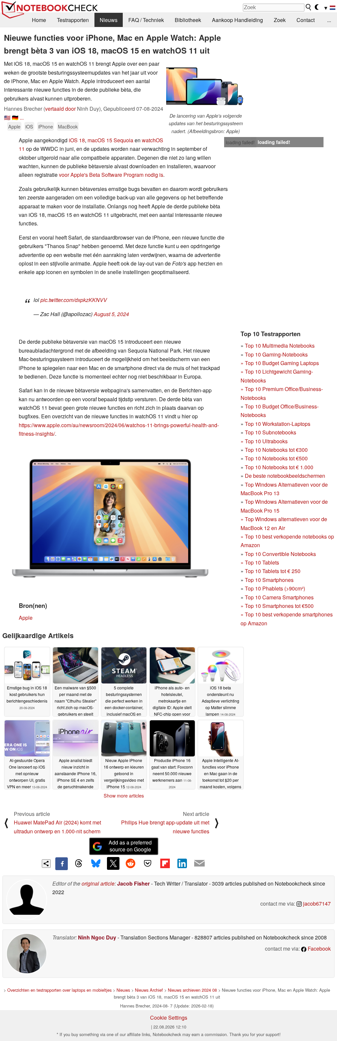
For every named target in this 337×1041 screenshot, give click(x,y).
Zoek (280, 20)
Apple (14, 126)
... (329, 20)
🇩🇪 (15, 117)
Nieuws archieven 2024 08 (192, 990)
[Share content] (46, 863)
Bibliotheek (188, 20)
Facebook (318, 948)
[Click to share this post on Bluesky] (96, 863)
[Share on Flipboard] (165, 863)
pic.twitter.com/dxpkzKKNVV (73, 300)
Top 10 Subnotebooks (270, 432)
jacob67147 (316, 903)
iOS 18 (77, 140)
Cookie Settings (168, 1017)
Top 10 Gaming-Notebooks (276, 354)
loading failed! (240, 142)
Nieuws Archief (149, 990)
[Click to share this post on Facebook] (61, 863)
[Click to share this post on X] (113, 863)
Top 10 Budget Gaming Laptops (280, 363)
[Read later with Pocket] (148, 863)
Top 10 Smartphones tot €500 (277, 606)
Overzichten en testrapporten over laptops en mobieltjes (59, 990)
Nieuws (108, 20)
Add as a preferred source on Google (130, 846)
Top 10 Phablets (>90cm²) (275, 588)
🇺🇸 (7, 117)
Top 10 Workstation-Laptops (277, 424)
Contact (306, 20)
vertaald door (60, 108)
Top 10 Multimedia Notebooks (280, 345)
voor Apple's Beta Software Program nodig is (111, 174)
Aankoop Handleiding (237, 20)
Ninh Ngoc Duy (97, 937)
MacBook (68, 126)
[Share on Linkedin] (182, 863)
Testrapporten (73, 20)
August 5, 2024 (111, 314)
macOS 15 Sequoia (110, 140)
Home (39, 20)
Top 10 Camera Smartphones (279, 597)
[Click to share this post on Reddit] (130, 863)
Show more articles (124, 795)
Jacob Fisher (133, 883)
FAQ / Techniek (146, 20)
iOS (29, 126)
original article (98, 883)
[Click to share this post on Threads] (78, 863)
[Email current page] (199, 863)
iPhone (45, 126)
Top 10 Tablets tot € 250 (272, 571)
